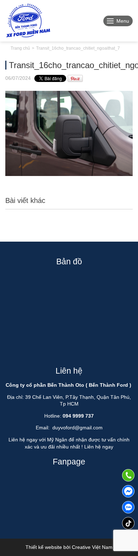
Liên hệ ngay (98, 447)
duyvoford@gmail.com (77, 427)
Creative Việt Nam (92, 547)
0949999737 (128, 507)
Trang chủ (20, 48)
